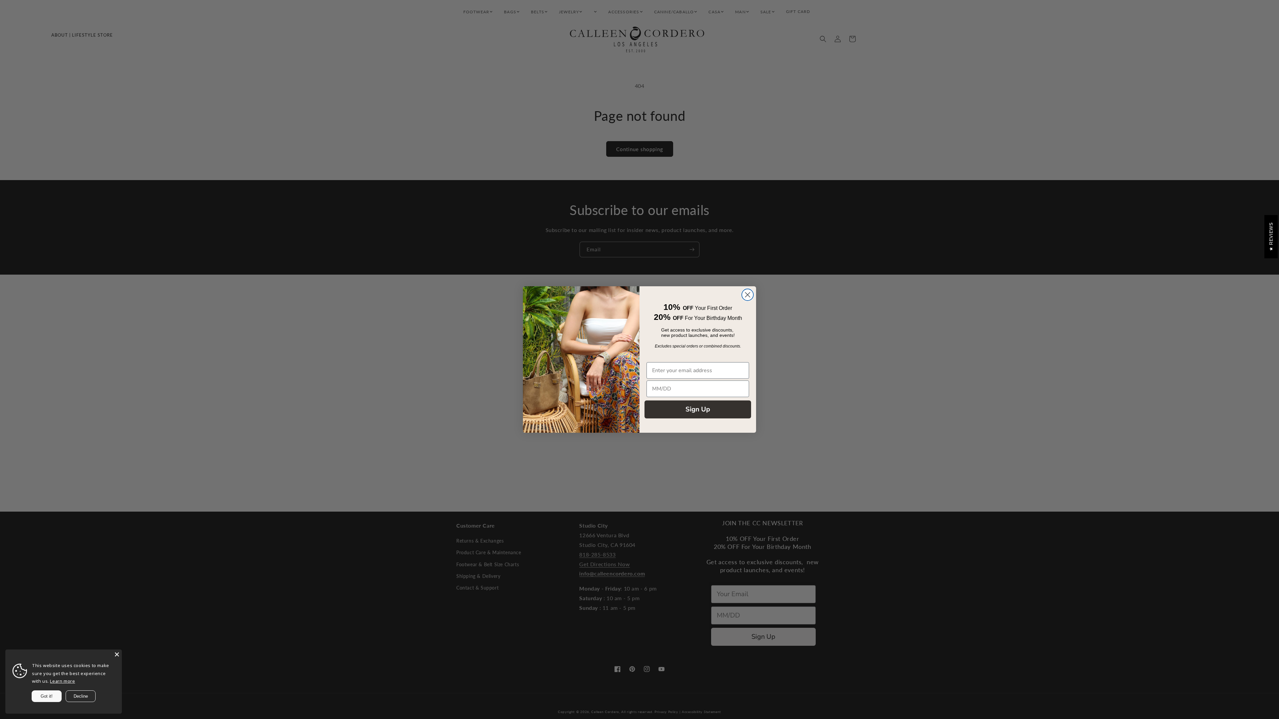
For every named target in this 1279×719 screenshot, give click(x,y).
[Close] (117, 654)
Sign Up (697, 409)
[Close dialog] (747, 295)
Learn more (62, 681)
